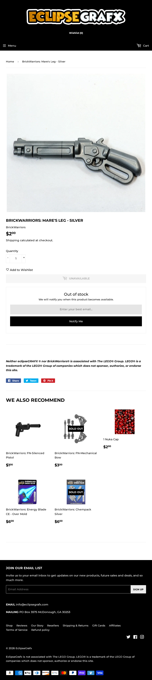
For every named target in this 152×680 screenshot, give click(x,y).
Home (10, 61)
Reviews (21, 625)
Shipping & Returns (75, 625)
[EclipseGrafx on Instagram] (142, 637)
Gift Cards (98, 625)
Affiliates (115, 625)
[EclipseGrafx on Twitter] (128, 637)
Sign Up (138, 589)
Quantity (12, 251)
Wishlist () (76, 32)
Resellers (53, 625)
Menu (12, 45)
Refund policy (40, 629)
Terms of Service (17, 629)
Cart (145, 45)
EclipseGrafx (24, 648)
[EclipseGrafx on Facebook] (135, 637)
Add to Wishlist (21, 270)
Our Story (37, 625)
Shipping (12, 240)
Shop (9, 625)
